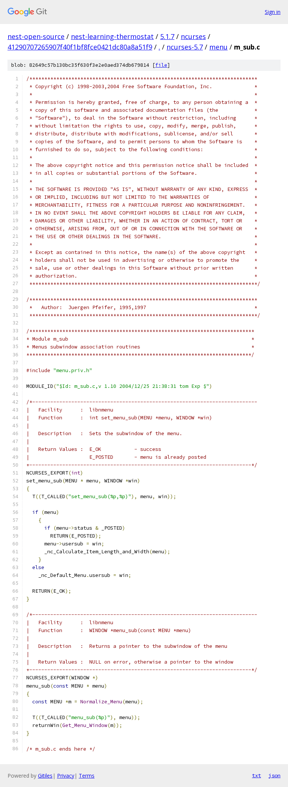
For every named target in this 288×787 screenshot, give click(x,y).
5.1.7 (167, 36)
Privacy (65, 775)
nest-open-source (36, 36)
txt (256, 775)
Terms (86, 775)
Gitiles (45, 775)
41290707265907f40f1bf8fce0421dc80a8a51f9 (80, 46)
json (274, 775)
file (161, 65)
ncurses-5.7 (184, 46)
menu (218, 46)
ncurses (193, 36)
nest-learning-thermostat (112, 36)
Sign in (272, 11)
